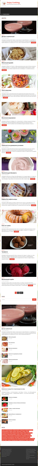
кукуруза (9, 440)
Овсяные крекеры (12, 419)
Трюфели (5, 252)
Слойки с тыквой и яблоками (14, 408)
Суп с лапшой (17, 437)
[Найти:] (19, 299)
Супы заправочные (11, 438)
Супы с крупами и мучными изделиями (21, 438)
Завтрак (24, 431)
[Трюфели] (19, 243)
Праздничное (4, 434)
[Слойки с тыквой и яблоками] (5, 411)
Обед (11, 432)
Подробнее (33, 42)
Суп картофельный (18, 435)
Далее (21, 292)
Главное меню (6, 14)
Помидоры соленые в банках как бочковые (17, 402)
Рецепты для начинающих (11, 434)
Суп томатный (27, 437)
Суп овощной (29, 435)
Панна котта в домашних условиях (12, 145)
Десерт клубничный (8, 36)
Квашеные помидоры (13, 397)
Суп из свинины (11, 435)
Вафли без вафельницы (9, 199)
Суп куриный (24, 435)
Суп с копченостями (10, 437)
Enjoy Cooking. (13, 2)
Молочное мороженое (9, 118)
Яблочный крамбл (7, 63)
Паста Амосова (6, 90)
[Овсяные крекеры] (5, 423)
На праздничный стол (5, 432)
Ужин (3, 440)
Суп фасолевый (4, 438)
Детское (14, 431)
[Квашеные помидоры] (5, 400)
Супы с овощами (31, 438)
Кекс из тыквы (6, 225)
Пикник (25, 432)
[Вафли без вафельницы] (19, 190)
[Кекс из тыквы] (19, 217)
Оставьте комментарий (5, 38)
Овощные (14, 432)
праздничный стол (22, 440)
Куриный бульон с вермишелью (15, 414)
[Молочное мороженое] (19, 109)
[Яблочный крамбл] (19, 54)
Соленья (3, 387)
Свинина (18, 434)
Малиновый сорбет (8, 279)
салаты (27, 440)
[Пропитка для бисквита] (19, 164)
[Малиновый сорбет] (19, 271)
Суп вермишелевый (27, 434)
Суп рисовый (4, 437)
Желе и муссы (19, 431)
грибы (6, 440)
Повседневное (29, 432)
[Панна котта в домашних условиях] (19, 137)
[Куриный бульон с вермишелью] (5, 417)
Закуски (27, 431)
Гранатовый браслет (5, 431)
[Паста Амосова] (19, 82)
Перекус (21, 432)
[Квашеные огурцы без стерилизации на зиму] (19, 386)
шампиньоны (31, 440)
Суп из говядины (5, 435)
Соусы (22, 434)
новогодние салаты (15, 440)
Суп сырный (22, 437)
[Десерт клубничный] (19, 28)
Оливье (18, 432)
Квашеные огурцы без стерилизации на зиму (13, 389)
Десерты (3, 61)
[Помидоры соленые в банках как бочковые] (5, 406)
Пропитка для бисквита (9, 173)
